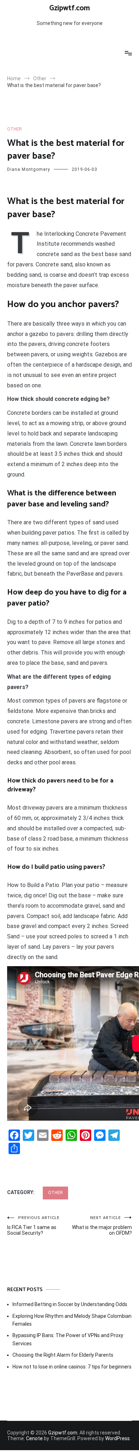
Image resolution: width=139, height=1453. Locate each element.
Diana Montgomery (28, 169)
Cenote (34, 1438)
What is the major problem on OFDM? (102, 1225)
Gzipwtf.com (69, 8)
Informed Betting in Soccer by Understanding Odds (69, 1304)
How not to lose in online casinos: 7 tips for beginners (72, 1367)
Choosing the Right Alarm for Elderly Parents (62, 1355)
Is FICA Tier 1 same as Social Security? (33, 1225)
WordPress (117, 1438)
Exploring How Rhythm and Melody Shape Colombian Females (72, 1320)
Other (14, 129)
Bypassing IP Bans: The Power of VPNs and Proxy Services (67, 1339)
